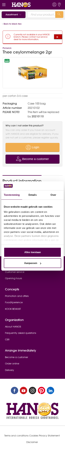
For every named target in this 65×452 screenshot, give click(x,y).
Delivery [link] (9, 370)
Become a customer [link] (16, 357)
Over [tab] (53, 194)
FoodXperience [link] (14, 302)
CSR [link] (7, 339)
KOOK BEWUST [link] (13, 309)
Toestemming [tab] (12, 194)
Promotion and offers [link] (16, 296)
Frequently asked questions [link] (20, 333)
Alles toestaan (32, 252)
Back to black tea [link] (13, 23)
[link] (26, 4)
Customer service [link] (14, 272)
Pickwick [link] (7, 48)
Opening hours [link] (13, 278)
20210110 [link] (38, 116)
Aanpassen (30, 263)
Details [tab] (32, 194)
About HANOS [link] (13, 326)
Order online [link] (12, 363)
